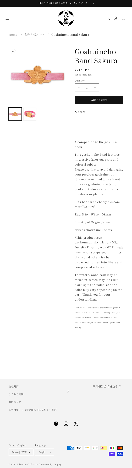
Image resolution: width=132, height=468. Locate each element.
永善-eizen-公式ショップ (28, 464)
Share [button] (81, 111)
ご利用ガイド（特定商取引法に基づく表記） (34, 409)
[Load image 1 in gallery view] (15, 114)
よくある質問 (16, 394)
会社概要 (14, 386)
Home (13, 35)
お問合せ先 (15, 402)
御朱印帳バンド (35, 35)
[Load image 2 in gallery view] (29, 114)
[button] (7, 18)
